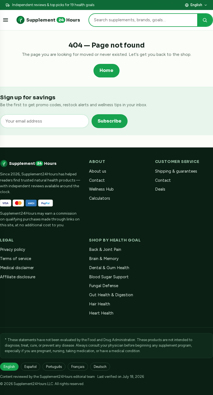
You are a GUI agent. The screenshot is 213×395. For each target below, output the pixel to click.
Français (77, 367)
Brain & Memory (104, 258)
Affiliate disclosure (165, 5)
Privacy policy (12, 249)
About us (97, 171)
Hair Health (99, 304)
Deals (160, 189)
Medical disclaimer (17, 267)
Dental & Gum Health (109, 267)
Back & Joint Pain (105, 249)
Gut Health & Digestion (111, 294)
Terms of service (15, 258)
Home (106, 70)
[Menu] (5, 19)
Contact (97, 180)
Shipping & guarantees (176, 171)
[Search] (204, 20)
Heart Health (101, 313)
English (196, 5)
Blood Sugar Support (109, 276)
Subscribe (109, 121)
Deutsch (100, 367)
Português (54, 367)
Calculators (99, 198)
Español (30, 367)
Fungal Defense (103, 285)
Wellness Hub (101, 189)
